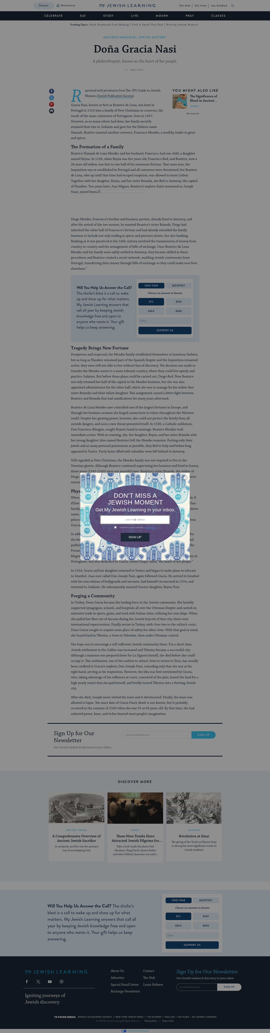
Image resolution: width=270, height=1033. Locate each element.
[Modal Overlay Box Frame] (135, 516)
